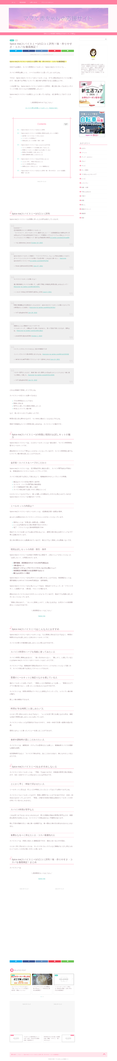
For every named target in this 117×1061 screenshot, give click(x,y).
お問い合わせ (33, 2)
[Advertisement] (41, 195)
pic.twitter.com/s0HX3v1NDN (44, 375)
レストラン (84, 183)
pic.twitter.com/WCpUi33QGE (59, 354)
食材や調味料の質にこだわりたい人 (32, 154)
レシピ (83, 178)
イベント (84, 152)
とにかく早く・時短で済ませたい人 (32, 161)
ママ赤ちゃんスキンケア (89, 174)
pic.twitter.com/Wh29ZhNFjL (30, 286)
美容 (82, 217)
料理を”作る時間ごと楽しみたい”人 (32, 152)
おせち (83, 148)
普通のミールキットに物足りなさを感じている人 (36, 150)
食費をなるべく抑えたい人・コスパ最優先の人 (35, 166)
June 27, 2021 (38, 266)
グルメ (12, 40)
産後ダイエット (86, 209)
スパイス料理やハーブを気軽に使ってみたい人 (35, 147)
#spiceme (63, 258)
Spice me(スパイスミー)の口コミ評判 (33, 129)
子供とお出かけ (86, 191)
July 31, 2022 (32, 380)
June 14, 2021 (55, 359)
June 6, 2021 (47, 292)
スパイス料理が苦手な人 (29, 164)
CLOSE (66, 124)
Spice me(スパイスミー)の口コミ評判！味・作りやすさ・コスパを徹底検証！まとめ (43, 171)
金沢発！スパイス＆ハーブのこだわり (33, 136)
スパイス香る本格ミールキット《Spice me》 (41, 108)
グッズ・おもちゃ (86, 157)
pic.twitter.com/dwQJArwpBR (59, 237)
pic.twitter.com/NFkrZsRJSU (45, 307)
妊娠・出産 (84, 187)
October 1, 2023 (36, 336)
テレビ (83, 165)
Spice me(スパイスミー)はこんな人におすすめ (35, 145)
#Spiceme (17, 286)
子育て (83, 196)
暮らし (83, 204)
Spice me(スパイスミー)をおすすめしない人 (35, 159)
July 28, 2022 (32, 312)
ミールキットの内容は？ (29, 138)
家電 (82, 200)
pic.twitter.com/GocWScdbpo (33, 330)
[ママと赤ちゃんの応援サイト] (58, 28)
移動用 (83, 213)
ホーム (13, 2)
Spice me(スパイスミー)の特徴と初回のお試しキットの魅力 (39, 133)
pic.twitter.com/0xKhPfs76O (39, 261)
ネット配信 (84, 170)
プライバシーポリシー (47, 2)
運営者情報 (23, 2)
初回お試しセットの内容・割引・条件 (33, 140)
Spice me (41, 616)
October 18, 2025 (37, 243)
